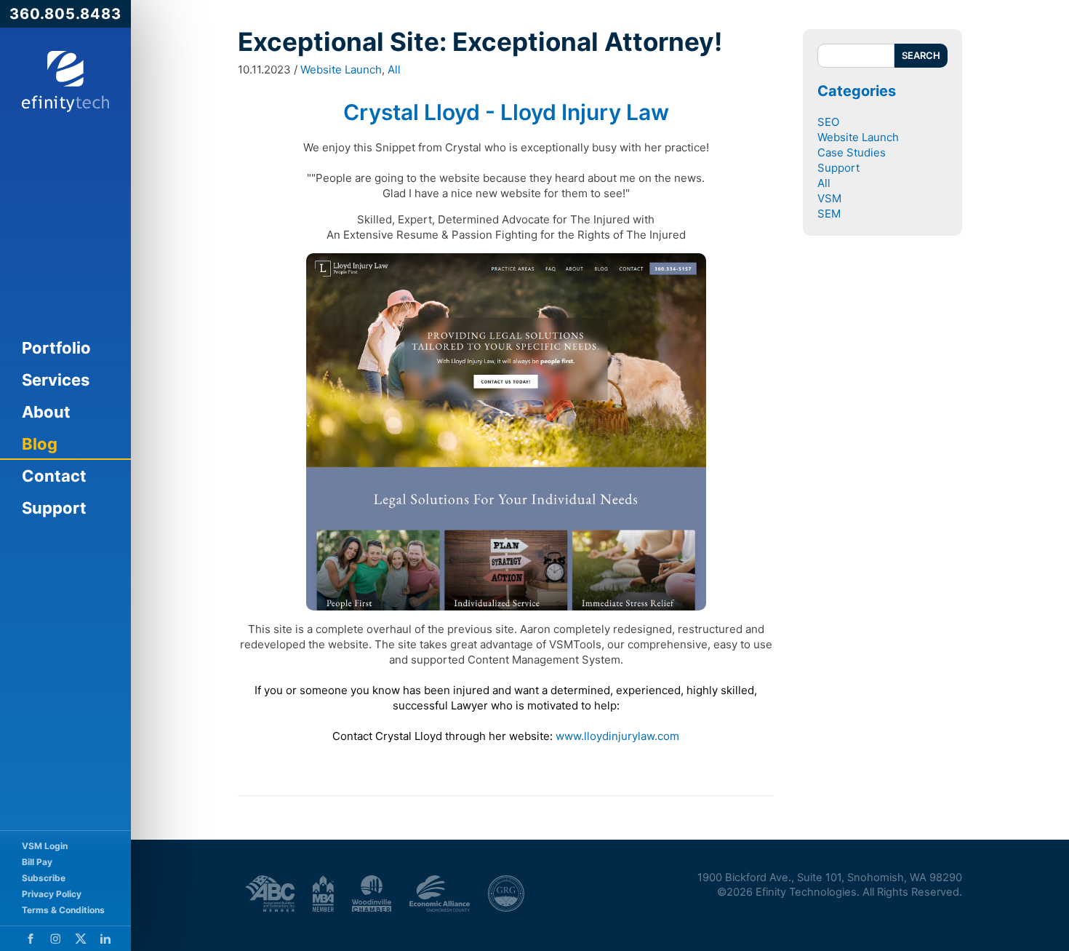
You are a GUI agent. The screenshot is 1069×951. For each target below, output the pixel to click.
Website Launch (341, 69)
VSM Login (45, 845)
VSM (829, 198)
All (394, 69)
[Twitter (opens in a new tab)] (80, 939)
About (46, 411)
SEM (829, 213)
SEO (828, 122)
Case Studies (851, 152)
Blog (39, 443)
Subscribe (43, 877)
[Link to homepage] (65, 81)
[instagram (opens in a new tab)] (56, 939)
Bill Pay (37, 861)
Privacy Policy (51, 893)
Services (55, 379)
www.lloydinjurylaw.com (617, 736)
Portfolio (56, 347)
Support (54, 507)
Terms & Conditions (63, 909)
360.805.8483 (65, 14)
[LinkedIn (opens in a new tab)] (105, 939)
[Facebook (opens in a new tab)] (30, 939)
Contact (54, 475)
